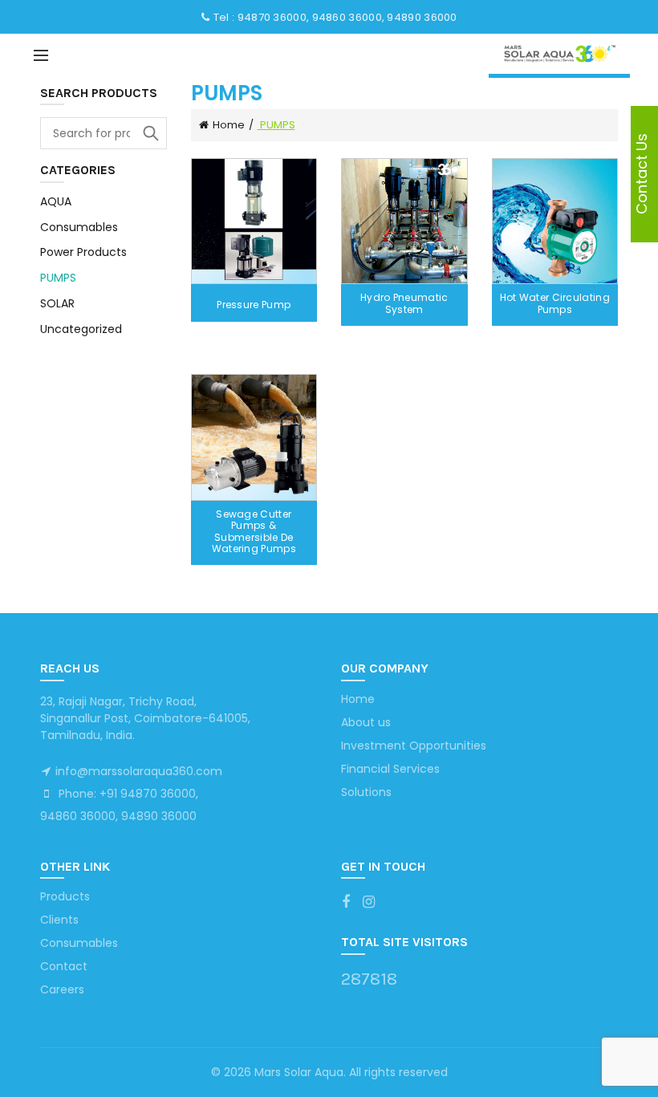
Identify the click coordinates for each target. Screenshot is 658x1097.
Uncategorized (81, 329)
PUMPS (58, 278)
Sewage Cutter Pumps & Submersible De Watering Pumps (254, 532)
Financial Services (390, 769)
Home (229, 124)
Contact (63, 966)
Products (65, 896)
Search (151, 133)
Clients (59, 920)
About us (366, 722)
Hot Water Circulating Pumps (555, 303)
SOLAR (57, 303)
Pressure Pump (253, 305)
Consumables (79, 227)
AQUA (55, 201)
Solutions (366, 792)
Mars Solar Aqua (298, 1072)
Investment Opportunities (413, 745)
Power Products (83, 252)
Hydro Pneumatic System (404, 303)
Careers (62, 989)
